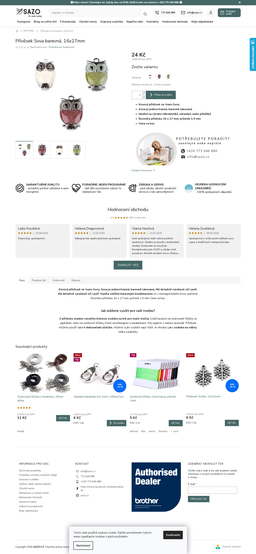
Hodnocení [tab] (59, 280)
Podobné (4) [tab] (39, 280)
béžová (134, 431)
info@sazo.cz (88, 471)
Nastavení (83, 545)
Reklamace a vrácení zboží (34, 493)
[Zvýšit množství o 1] (144, 93)
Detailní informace (142, 170)
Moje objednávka (28, 510)
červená (163, 431)
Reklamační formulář (30, 497)
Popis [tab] (22, 280)
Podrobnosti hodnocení (61, 47)
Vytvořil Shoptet (231, 546)
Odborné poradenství (31, 506)
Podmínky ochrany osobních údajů (38, 475)
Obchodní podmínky (30, 470)
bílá (143, 431)
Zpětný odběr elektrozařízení (35, 484)
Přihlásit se (199, 499)
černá (152, 431)
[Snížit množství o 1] (144, 97)
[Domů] (18, 31)
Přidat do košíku (163, 95)
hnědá (20, 431)
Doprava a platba (29, 479)
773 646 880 (88, 476)
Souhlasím (173, 535)
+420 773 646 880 (91, 481)
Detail (63, 418)
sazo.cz (85, 495)
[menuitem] (23, 21)
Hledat (146, 14)
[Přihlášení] (210, 12)
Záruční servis (26, 488)
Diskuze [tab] (76, 280)
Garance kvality (27, 501)
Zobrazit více (128, 265)
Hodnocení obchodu (128, 209)
